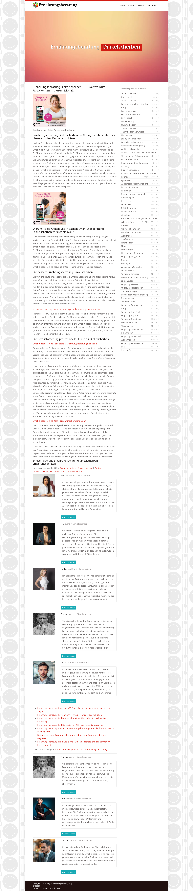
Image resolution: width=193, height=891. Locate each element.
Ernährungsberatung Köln (45, 420)
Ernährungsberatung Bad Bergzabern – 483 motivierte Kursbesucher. (70, 725)
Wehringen (140, 235)
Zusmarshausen (140, 93)
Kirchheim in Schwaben (140, 253)
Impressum (152, 5)
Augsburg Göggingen (140, 319)
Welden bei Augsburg (140, 149)
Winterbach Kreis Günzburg (140, 183)
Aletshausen (140, 326)
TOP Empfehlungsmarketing (94, 749)
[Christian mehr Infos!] (44, 850)
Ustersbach (140, 97)
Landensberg (140, 121)
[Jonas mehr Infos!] (44, 672)
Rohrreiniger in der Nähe (52, 888)
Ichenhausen (140, 242)
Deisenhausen (140, 298)
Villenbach (140, 215)
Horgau (140, 107)
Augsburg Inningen (140, 274)
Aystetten (140, 180)
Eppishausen (140, 280)
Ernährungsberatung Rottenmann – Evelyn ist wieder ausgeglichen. (69, 715)
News (140, 5)
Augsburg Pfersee (140, 284)
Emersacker (140, 204)
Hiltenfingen (140, 332)
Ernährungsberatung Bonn (73, 420)
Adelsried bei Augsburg (140, 142)
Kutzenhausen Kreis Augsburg (140, 104)
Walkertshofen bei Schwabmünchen (140, 152)
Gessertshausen (140, 128)
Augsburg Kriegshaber (140, 287)
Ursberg (140, 166)
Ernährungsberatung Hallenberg (48, 343)
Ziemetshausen (140, 100)
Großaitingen (140, 239)
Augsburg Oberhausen (140, 329)
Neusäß (140, 225)
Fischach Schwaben (140, 114)
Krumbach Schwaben (140, 232)
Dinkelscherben (82, 475)
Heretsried (140, 201)
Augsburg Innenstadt (140, 336)
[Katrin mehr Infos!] (44, 485)
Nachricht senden (68, 517)
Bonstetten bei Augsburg (140, 145)
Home (122, 5)
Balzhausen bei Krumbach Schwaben (140, 173)
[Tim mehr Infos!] (44, 534)
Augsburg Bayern (140, 315)
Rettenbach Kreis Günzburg (140, 294)
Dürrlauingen (140, 197)
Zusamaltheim (140, 270)
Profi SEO (37, 888)
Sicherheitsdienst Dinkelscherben (66, 471)
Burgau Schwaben (140, 187)
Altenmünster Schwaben (136, 156)
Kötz (140, 346)
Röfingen (136, 176)
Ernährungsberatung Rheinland (81, 343)
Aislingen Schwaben (140, 228)
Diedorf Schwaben (140, 170)
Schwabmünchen (140, 322)
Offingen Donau (140, 301)
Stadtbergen (140, 249)
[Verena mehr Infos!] (44, 809)
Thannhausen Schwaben (140, 131)
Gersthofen (140, 350)
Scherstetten (136, 222)
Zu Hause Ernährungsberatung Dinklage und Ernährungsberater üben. (67, 309)
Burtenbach (140, 118)
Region (131, 5)
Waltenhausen (140, 339)
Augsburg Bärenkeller (140, 305)
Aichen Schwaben (140, 159)
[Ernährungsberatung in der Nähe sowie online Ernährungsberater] (55, 5)
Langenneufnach (140, 111)
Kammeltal (140, 190)
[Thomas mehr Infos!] (44, 624)
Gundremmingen (140, 291)
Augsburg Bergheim (140, 256)
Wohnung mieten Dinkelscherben (76, 468)
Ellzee (140, 246)
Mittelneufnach (140, 211)
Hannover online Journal (66, 749)
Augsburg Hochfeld (140, 312)
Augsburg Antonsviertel (140, 343)
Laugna (140, 308)
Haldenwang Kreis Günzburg (140, 163)
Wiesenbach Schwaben (140, 267)
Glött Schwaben (140, 208)
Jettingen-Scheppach (140, 138)
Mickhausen (140, 135)
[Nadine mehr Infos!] (44, 579)
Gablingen (140, 260)
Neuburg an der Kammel (140, 194)
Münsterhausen (140, 124)
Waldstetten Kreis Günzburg (140, 277)
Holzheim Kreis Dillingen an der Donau (140, 218)
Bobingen (140, 263)
